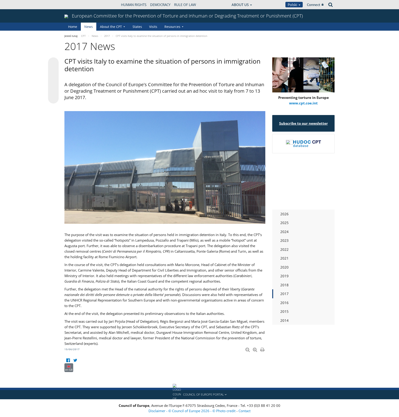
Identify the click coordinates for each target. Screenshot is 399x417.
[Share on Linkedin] (53, 89)
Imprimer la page (262, 348)
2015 (284, 311)
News (88, 26)
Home (72, 26)
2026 (284, 214)
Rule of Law (185, 4)
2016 (284, 302)
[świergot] (75, 360)
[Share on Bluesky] (53, 63)
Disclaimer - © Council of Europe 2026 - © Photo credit (192, 410)
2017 (284, 293)
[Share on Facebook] (53, 80)
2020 (284, 267)
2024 (284, 231)
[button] (199, 394)
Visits (153, 26)
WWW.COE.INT (76, 5)
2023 (284, 240)
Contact (245, 410)
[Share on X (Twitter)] (53, 71)
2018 (284, 285)
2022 (284, 249)
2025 (284, 222)
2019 (284, 276)
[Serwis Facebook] (68, 360)
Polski (293, 4)
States (137, 26)
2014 (284, 320)
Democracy (160, 4)
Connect (313, 4)
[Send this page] (53, 98)
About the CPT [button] (111, 26)
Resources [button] (172, 26)
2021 (284, 258)
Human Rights (133, 4)
